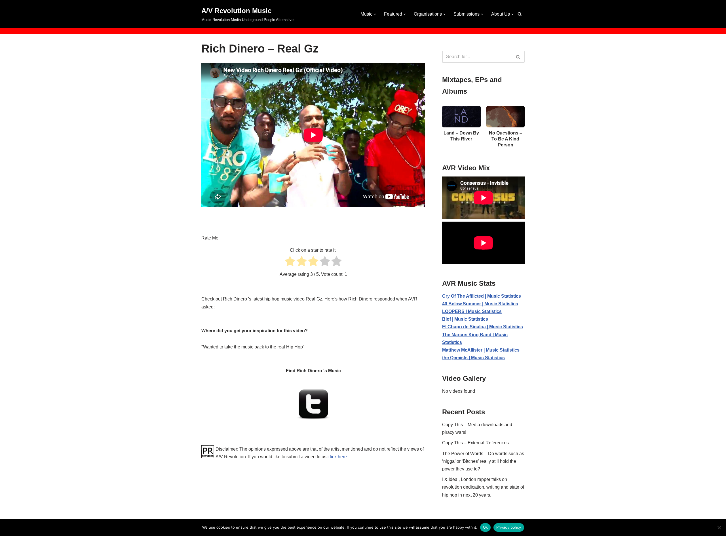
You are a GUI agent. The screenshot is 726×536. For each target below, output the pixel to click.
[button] (375, 14)
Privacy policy (508, 527)
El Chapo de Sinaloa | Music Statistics (482, 326)
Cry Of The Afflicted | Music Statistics (481, 296)
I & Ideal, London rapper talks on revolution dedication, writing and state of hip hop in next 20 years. (483, 487)
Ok (485, 527)
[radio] (290, 262)
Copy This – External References (475, 442)
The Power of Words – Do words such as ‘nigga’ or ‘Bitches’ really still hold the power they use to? (483, 461)
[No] (719, 527)
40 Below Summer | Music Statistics (480, 303)
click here (337, 456)
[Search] (520, 14)
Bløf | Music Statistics (465, 319)
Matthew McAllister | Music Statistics (481, 350)
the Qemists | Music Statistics (473, 357)
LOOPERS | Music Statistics (472, 311)
